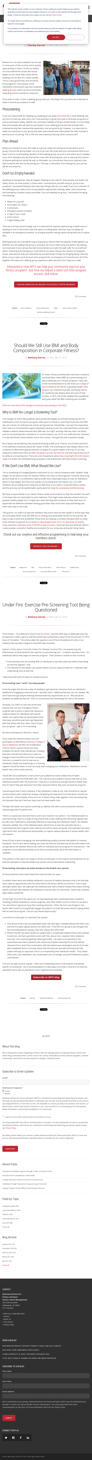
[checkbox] (46, 1092)
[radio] (46, 1091)
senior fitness (60, 567)
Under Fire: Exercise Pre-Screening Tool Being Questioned (46, 607)
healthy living (74, 567)
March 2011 (8, 1257)
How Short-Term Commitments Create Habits (18, 1175)
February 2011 (9, 1252)
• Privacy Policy (8, 1325)
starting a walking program (46, 312)
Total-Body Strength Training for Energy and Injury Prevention (24, 1184)
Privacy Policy (57, 15)
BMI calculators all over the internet (48, 452)
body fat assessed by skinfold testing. (67, 488)
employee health (10, 1206)
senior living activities (70, 308)
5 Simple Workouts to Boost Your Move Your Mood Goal (22, 1180)
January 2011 (8, 1244)
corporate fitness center (48, 572)
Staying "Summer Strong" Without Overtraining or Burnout (23, 1188)
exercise (32, 998)
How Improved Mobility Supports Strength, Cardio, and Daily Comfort (27, 1171)
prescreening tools (42, 308)
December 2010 (9, 1248)
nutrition (7, 1214)
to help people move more (49, 522)
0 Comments (81, 296)
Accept (56, 37)
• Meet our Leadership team (13, 1313)
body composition (45, 567)
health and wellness (46, 998)
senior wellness (26, 308)
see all (6, 1227)
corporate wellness (11, 1210)
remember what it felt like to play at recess (36, 525)
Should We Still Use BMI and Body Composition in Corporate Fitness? (46, 347)
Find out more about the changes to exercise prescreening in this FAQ (34, 405)
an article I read (48, 634)
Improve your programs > (46, 546)
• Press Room (7, 1322)
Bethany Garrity (36, 357)
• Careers (5, 1316)
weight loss (23, 567)
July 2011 (7, 1261)
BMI (33, 567)
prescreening (63, 116)
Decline (75, 37)
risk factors (65, 572)
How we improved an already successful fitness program (46, 284)
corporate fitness (10, 1219)
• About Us (6, 1319)
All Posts (46, 1036)
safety (56, 308)
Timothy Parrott (36, 45)
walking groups (9, 90)
